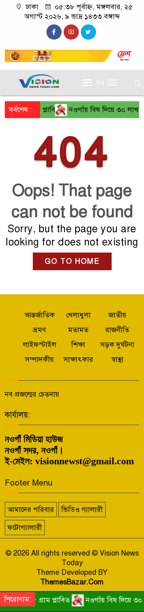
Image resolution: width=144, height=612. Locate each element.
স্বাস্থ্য (117, 359)
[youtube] (71, 32)
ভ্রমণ (39, 329)
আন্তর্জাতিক (39, 315)
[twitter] (88, 32)
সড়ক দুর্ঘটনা (117, 344)
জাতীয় (117, 315)
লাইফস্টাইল (39, 344)
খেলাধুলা (78, 315)
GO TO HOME (72, 261)
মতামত (78, 329)
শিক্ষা (78, 344)
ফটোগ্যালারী (25, 527)
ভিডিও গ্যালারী (82, 509)
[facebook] (54, 32)
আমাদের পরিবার (31, 509)
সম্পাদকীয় (39, 359)
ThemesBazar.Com (72, 582)
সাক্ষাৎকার (78, 359)
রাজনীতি (117, 329)
